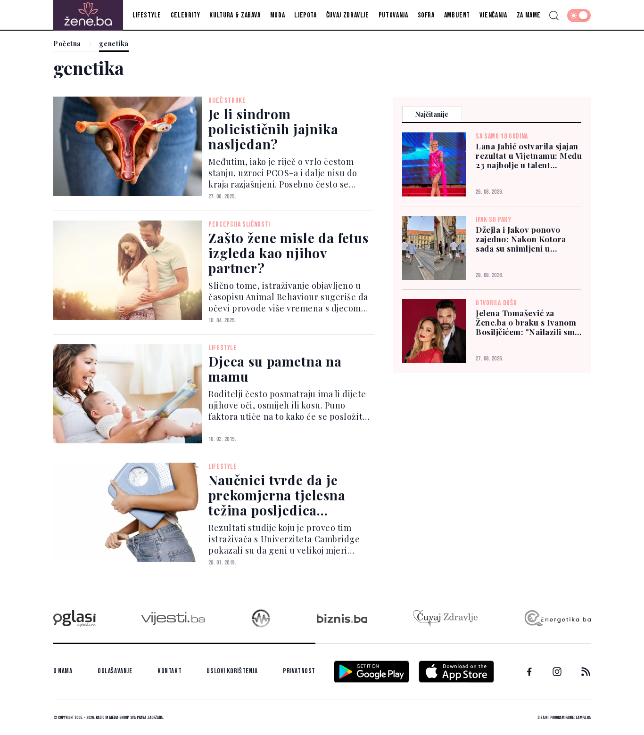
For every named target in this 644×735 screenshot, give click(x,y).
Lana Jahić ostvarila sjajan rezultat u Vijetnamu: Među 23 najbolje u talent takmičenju (529, 155)
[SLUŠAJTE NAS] (261, 618)
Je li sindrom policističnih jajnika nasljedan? (273, 129)
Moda (277, 15)
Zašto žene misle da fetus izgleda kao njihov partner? (288, 253)
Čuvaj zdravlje (347, 15)
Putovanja (393, 15)
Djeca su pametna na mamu (275, 368)
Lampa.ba (583, 717)
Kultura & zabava (234, 15)
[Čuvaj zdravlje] (445, 618)
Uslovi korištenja (231, 671)
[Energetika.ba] (557, 618)
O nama (63, 671)
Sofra (426, 15)
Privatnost (299, 671)
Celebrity (185, 15)
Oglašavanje (115, 671)
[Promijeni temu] (579, 15)
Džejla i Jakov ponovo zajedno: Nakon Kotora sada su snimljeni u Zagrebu (521, 239)
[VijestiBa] (173, 618)
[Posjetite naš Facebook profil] (529, 672)
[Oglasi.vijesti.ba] (74, 618)
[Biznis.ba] (342, 618)
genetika (113, 44)
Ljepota (305, 15)
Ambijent (457, 15)
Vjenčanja (493, 15)
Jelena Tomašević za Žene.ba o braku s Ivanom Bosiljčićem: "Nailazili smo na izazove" (528, 322)
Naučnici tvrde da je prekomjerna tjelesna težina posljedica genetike (277, 502)
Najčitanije (431, 114)
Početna (67, 44)
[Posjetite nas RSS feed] (586, 672)
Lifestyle (146, 15)
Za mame (529, 15)
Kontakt (169, 671)
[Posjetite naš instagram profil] (557, 672)
